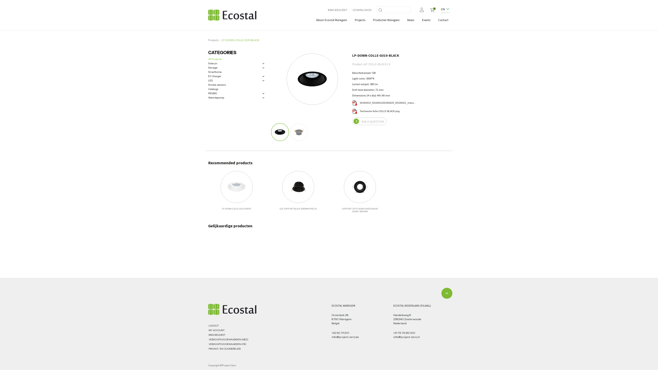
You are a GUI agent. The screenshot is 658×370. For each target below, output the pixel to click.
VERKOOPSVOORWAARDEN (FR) (227, 344)
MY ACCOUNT (217, 330)
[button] (283, 79)
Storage (212, 67)
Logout (214, 325)
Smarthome (215, 71)
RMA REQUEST (338, 10)
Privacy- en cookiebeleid (225, 348)
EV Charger (214, 76)
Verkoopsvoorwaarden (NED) (228, 339)
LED (210, 80)
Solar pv (212, 63)
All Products (215, 59)
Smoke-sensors (217, 84)
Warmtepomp (216, 97)
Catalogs (213, 89)
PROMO (212, 93)
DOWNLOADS (362, 10)
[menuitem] (332, 20)
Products (213, 40)
